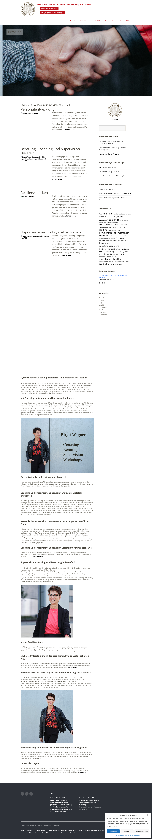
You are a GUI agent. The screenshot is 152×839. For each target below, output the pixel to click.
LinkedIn (26, 794)
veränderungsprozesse (118, 261)
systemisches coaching (116, 256)
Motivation (120, 238)
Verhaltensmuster (105, 261)
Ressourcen (105, 242)
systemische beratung (105, 256)
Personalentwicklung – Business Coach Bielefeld (115, 194)
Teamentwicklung (114, 259)
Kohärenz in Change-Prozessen (109, 154)
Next (146, 58)
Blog (128, 20)
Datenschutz (128, 835)
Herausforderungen (103, 227)
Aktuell (101, 298)
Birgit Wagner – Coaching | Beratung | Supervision (65, 4)
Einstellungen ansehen (141, 831)
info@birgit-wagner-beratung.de (52, 13)
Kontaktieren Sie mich (50, 833)
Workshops (108, 20)
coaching (112, 219)
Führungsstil (124, 225)
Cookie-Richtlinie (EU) (68, 833)
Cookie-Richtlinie (120, 835)
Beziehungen (126, 214)
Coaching (71, 20)
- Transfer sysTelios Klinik (87, 798)
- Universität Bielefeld (57, 798)
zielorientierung (118, 264)
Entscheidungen (102, 222)
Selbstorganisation (108, 248)
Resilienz (124, 240)
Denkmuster (123, 220)
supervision (121, 254)
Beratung (83, 20)
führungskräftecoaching (112, 222)
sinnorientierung (119, 252)
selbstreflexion (123, 249)
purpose (117, 240)
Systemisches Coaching (107, 189)
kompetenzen (122, 232)
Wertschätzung (106, 263)
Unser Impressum (136, 835)
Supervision (95, 20)
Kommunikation (107, 232)
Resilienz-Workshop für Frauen (109, 172)
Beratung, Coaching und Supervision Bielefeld (50, 150)
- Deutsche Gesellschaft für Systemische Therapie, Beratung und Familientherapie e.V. (61, 804)
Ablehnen (127, 831)
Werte (127, 261)
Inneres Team (111, 230)
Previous (5, 58)
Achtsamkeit (106, 213)
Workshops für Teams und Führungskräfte (113, 176)
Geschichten (103, 307)
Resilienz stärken (34, 192)
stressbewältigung (107, 254)
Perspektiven (104, 240)
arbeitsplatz (117, 214)
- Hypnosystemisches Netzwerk (89, 800)
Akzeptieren (113, 831)
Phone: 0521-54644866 (49, 8)
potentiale (112, 240)
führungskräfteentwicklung (109, 224)
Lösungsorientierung (116, 236)
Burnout (102, 217)
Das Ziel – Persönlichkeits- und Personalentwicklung (45, 107)
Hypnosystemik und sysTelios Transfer (52, 232)
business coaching (111, 217)
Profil (120, 20)
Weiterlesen (69, 130)
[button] (148, 815)
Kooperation (104, 235)
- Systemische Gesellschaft (59, 800)
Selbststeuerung (106, 251)
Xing (31, 794)
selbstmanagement (109, 245)
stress (126, 251)
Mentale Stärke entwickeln (107, 167)
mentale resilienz (110, 238)
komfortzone (117, 230)
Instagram (22, 794)
